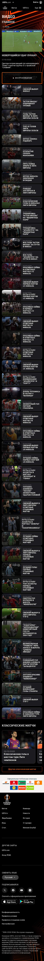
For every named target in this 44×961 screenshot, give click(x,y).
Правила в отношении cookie (13, 920)
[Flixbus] (30, 788)
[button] (37, 7)
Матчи (4, 808)
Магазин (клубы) (29, 828)
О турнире (27, 823)
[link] (14, 7)
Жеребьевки (7, 818)
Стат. (4, 828)
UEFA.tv (5, 813)
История (26, 818)
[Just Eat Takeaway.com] (38, 783)
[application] (22, 41)
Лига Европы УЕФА (5, 7)
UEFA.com (6, 850)
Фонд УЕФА (6, 855)
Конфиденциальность (11, 912)
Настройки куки (8, 924)
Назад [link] (7, 26)
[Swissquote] (30, 783)
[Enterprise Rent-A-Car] (22, 783)
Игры (4, 823)
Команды (26, 808)
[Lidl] (14, 788)
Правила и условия (9, 916)
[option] (22, 78)
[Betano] (22, 788)
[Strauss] (14, 783)
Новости (26, 813)
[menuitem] (15, 7)
